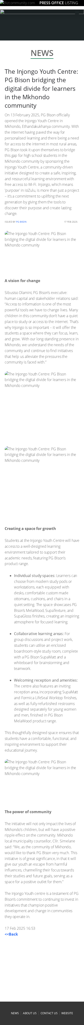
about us (30, 1013)
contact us (49, 1013)
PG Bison (21, 221)
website (67, 1013)
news (15, 1013)
